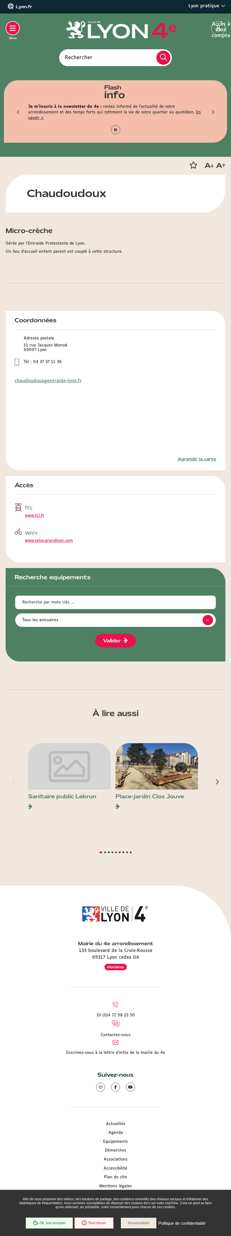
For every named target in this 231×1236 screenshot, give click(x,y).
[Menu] (13, 28)
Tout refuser (97, 1223)
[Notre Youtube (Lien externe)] (130, 1087)
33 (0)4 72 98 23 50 (115, 1015)
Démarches (115, 1150)
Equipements (115, 1142)
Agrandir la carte (196, 459)
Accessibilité (115, 1168)
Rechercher (78, 57)
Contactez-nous (116, 1035)
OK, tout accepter (52, 1223)
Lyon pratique (204, 6)
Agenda (115, 1133)
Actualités (115, 1124)
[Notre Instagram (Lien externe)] (100, 1087)
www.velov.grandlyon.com (49, 541)
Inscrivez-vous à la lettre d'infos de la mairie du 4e (115, 1053)
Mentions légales (115, 1186)
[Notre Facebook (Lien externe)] (115, 1087)
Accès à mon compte (218, 28)
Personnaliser (138, 1223)
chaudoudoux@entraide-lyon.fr (48, 381)
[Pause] (115, 130)
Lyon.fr (24, 7)
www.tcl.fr (34, 516)
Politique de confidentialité (181, 1223)
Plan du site (115, 1177)
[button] (18, 112)
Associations (116, 1159)
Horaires (115, 967)
